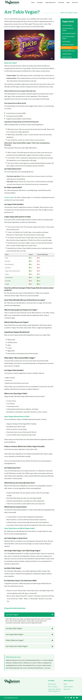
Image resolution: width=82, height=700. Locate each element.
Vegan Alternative (50, 2)
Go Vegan (39, 2)
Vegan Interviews (68, 686)
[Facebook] (65, 698)
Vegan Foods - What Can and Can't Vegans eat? (54, 690)
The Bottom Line (13, 657)
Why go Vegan (52, 684)
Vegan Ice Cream (67, 57)
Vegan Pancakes (66, 54)
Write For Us (67, 689)
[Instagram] (68, 698)
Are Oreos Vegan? (67, 25)
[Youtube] (77, 698)
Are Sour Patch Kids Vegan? (67, 29)
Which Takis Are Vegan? (15, 640)
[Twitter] (71, 698)
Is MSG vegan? (9, 197)
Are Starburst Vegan (68, 44)
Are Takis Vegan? (12, 614)
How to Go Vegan (52, 686)
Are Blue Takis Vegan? (14, 628)
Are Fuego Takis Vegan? (14, 634)
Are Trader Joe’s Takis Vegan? (17, 646)
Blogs (68, 2)
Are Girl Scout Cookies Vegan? (68, 37)
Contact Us (75, 2)
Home (33, 2)
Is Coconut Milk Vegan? (68, 51)
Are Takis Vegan (66, 47)
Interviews (61, 2)
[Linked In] (74, 698)
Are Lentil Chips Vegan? (69, 33)
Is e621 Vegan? (66, 41)
